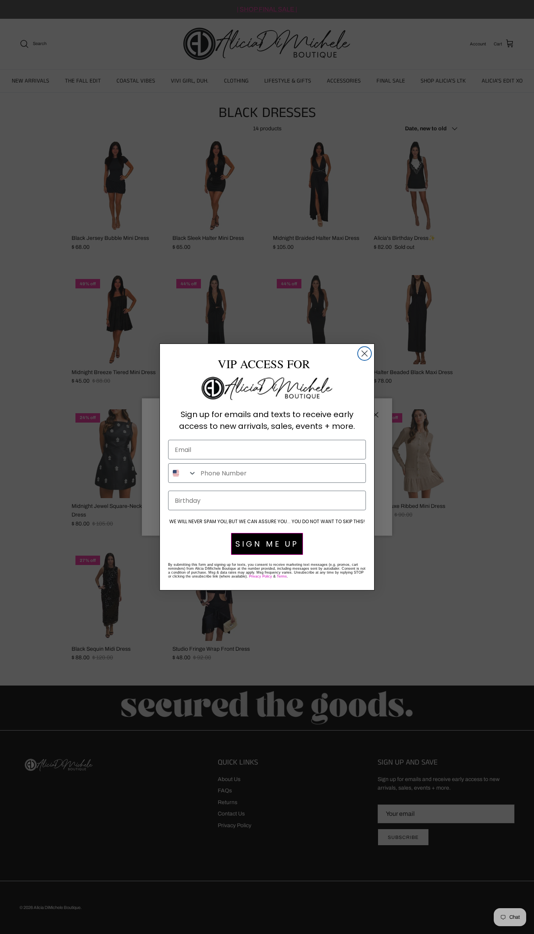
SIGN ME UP (267, 543)
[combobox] (182, 473)
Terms (282, 576)
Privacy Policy (260, 576)
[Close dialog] (364, 353)
